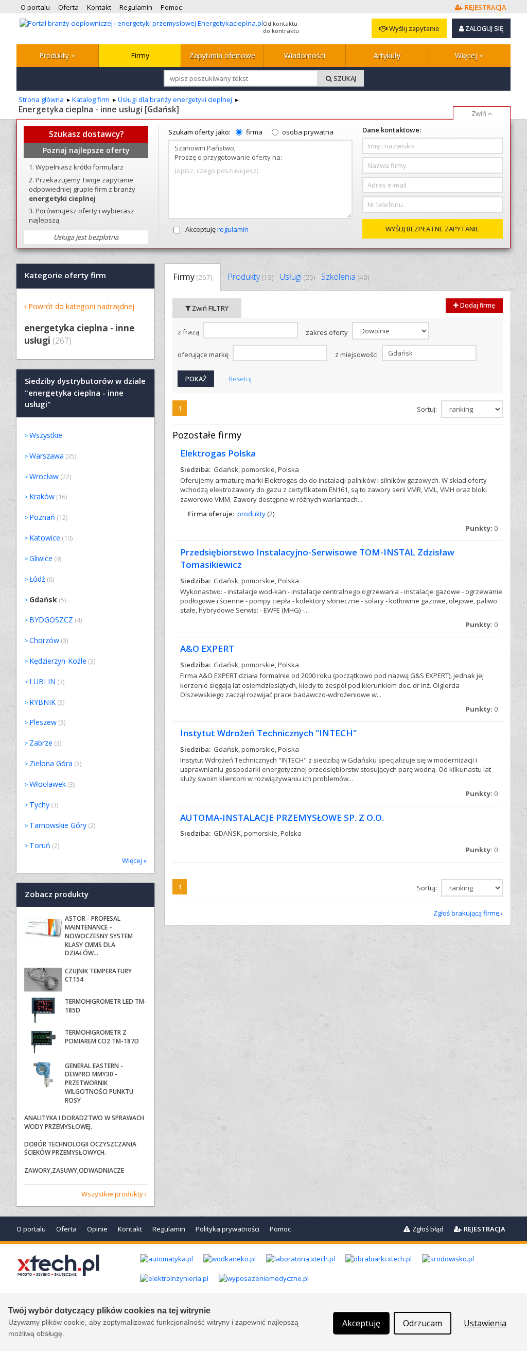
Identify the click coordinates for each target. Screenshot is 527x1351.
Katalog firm (91, 99)
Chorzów (44, 640)
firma (254, 132)
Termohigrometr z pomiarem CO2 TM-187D (102, 1036)
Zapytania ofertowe (222, 55)
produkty (251, 513)
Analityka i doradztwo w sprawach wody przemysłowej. (84, 1122)
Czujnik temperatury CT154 (98, 975)
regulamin (233, 229)
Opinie (97, 1229)
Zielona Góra (51, 763)
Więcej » (134, 860)
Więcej (467, 55)
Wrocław (44, 476)
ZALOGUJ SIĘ (483, 28)
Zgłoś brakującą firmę (466, 913)
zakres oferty (327, 332)
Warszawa (46, 456)
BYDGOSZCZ (51, 619)
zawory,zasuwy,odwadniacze (74, 1170)
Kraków (42, 496)
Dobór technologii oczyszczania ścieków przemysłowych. (80, 1148)
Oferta (66, 1229)
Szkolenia (345, 276)
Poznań (42, 517)
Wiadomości (304, 55)
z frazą (189, 331)
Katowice (44, 538)
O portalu (31, 1229)
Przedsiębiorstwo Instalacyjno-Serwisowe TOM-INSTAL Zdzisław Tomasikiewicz (317, 558)
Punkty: (482, 528)
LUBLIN (42, 681)
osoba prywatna (307, 132)
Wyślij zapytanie (414, 28)
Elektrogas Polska (218, 453)
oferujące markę (204, 354)
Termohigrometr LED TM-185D (106, 1006)
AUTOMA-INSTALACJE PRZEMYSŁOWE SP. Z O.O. (282, 817)
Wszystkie (45, 435)
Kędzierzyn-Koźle (57, 661)
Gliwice (40, 558)
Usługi (297, 276)
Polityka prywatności (227, 1229)
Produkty (55, 55)
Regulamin (168, 1229)
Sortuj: (427, 409)
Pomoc (280, 1229)
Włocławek (47, 784)
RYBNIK (42, 702)
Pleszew (43, 722)
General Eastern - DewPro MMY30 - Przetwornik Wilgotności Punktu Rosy (99, 1083)
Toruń (39, 845)
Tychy (39, 804)
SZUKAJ (344, 78)
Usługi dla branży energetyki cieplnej (175, 99)
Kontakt (130, 1229)
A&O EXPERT (207, 648)
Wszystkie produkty (112, 1193)
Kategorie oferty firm (65, 276)
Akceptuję (217, 229)
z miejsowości (357, 354)
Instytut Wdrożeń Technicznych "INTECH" (268, 733)
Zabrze (40, 743)
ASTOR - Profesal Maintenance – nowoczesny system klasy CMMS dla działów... (99, 935)
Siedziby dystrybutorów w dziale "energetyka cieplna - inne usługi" (85, 393)
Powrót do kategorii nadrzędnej (81, 306)
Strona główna (41, 99)
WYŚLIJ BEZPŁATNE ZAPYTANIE (432, 228)
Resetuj (240, 378)
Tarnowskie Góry (57, 825)
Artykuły (387, 55)
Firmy (140, 55)
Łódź (37, 579)
